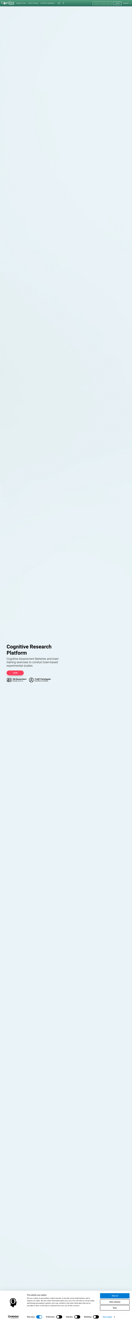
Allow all (115, 1296)
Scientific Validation (48, 3)
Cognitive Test (21, 3)
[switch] (59, 1317)
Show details (107, 1317)
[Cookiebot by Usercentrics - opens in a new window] (13, 1317)
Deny (115, 1308)
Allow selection (114, 1302)
